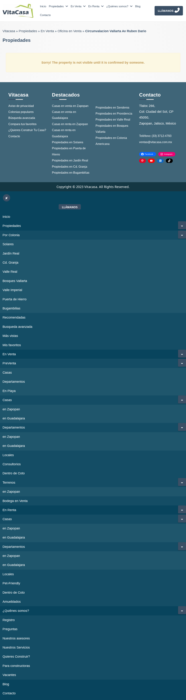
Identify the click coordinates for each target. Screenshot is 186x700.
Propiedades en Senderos (112, 107)
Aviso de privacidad (21, 105)
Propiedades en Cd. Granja (69, 166)
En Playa (9, 391)
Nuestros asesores (16, 638)
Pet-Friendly (11, 583)
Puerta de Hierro (15, 299)
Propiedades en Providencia (114, 113)
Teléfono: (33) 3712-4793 (155, 135)
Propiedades (56, 6)
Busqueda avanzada (17, 327)
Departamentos (14, 381)
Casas (7, 372)
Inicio (43, 6)
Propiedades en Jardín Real (70, 160)
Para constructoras (16, 666)
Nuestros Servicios (16, 647)
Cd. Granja (10, 262)
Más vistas (10, 336)
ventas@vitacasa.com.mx (155, 142)
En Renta (93, 6)
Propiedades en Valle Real (113, 119)
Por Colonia (11, 235)
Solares (8, 244)
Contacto (45, 15)
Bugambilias (11, 308)
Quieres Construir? (16, 656)
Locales (8, 455)
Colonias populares (21, 111)
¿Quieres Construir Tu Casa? (27, 130)
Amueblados (12, 601)
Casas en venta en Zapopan (70, 105)
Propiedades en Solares (67, 142)
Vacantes (9, 675)
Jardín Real (11, 253)
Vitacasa (9, 31)
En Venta (76, 6)
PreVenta (9, 363)
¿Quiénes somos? (117, 6)
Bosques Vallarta (15, 281)
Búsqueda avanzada (21, 117)
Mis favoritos (12, 345)
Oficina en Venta (70, 31)
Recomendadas (14, 317)
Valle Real (10, 271)
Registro (9, 620)
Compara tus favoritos (22, 124)
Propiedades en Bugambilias (70, 172)
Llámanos (165, 10)
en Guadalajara (14, 418)
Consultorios (12, 464)
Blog (137, 6)
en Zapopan (11, 409)
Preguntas (10, 629)
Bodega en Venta (15, 501)
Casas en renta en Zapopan (70, 124)
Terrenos (9, 482)
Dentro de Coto (14, 473)
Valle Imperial (12, 290)
